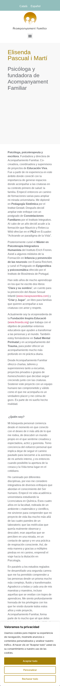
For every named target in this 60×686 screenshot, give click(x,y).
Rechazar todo (30, 678)
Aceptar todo (30, 661)
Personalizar (30, 669)
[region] (30, 654)
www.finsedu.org (18, 322)
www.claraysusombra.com (32, 296)
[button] (30, 36)
